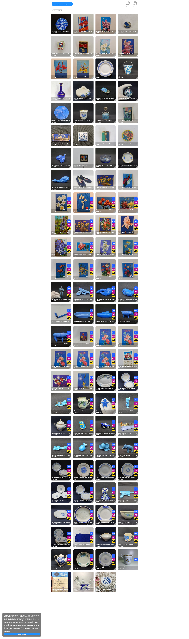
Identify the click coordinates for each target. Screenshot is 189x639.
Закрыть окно (22, 634)
